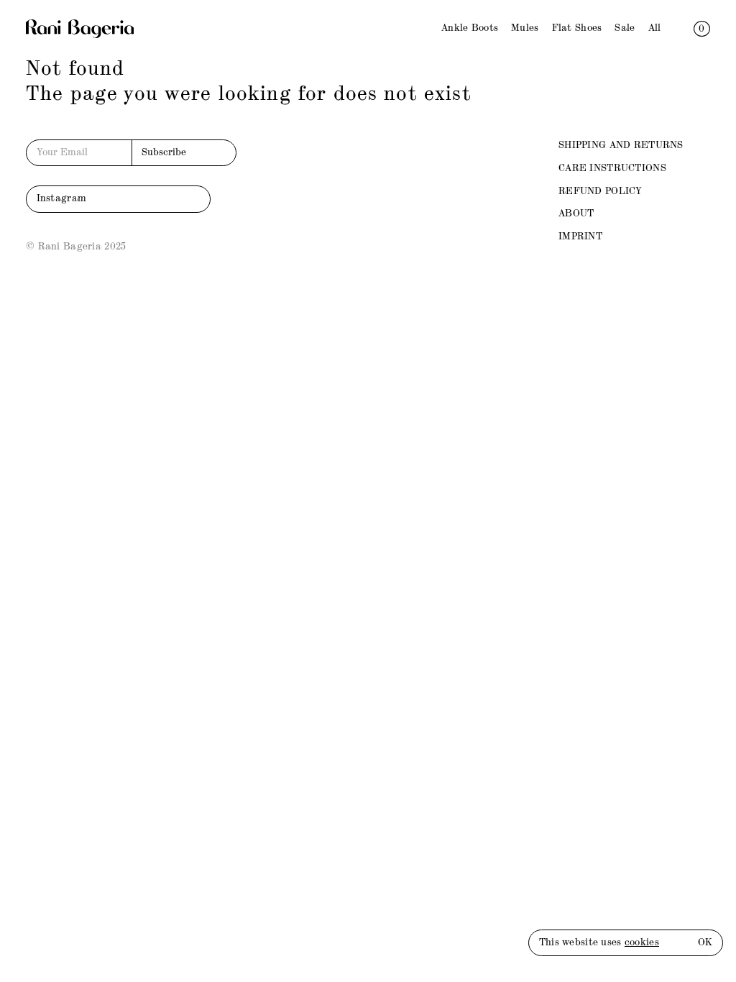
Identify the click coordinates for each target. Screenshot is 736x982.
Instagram (62, 198)
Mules (524, 28)
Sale (625, 28)
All (654, 28)
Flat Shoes (577, 28)
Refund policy (600, 191)
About (576, 213)
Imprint (580, 236)
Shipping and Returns (621, 145)
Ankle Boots (469, 28)
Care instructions (612, 168)
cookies (642, 942)
